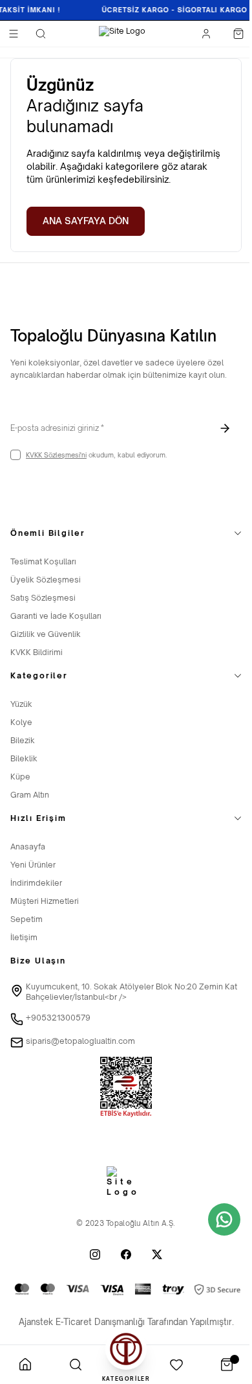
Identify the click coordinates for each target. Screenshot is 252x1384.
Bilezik (22, 740)
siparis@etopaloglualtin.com (80, 1041)
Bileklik (23, 758)
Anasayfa (27, 846)
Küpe (20, 776)
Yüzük (21, 704)
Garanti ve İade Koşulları (55, 616)
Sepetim (26, 919)
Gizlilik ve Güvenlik (45, 634)
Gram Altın (29, 795)
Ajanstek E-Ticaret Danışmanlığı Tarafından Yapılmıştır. (126, 1322)
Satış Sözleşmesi (43, 598)
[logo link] (122, 33)
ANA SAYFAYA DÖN (86, 220)
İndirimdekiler (36, 883)
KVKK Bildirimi (36, 652)
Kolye (21, 722)
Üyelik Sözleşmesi (45, 579)
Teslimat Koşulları (43, 561)
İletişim (23, 937)
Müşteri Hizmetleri (44, 901)
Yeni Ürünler (33, 865)
